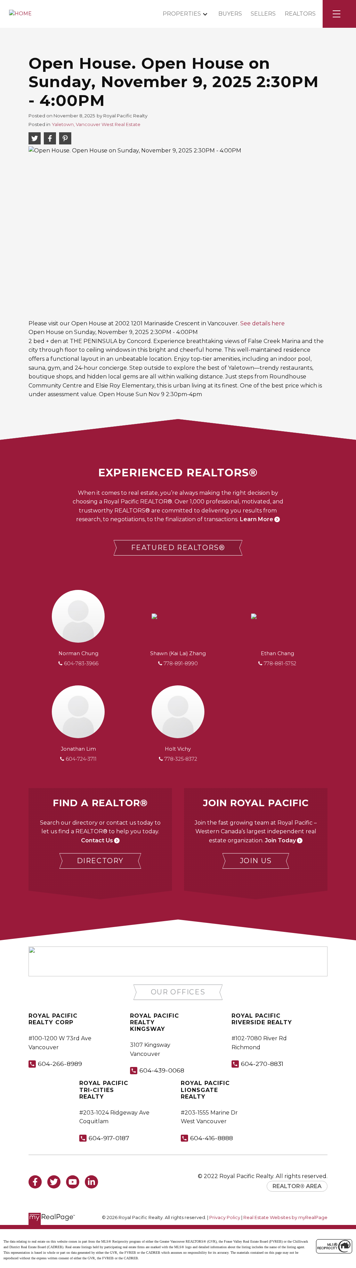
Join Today (280, 840)
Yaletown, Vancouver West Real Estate (96, 124)
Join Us (256, 861)
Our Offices (178, 992)
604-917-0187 (109, 1138)
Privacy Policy (224, 1217)
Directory (100, 861)
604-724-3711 (81, 759)
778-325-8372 (180, 759)
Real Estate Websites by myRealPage (285, 1217)
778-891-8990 (181, 663)
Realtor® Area (297, 1186)
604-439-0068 (161, 1070)
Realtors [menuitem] (300, 13)
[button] (178, 548)
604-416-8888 (211, 1138)
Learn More (256, 519)
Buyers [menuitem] (230, 13)
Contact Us (97, 840)
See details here (262, 323)
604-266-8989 (60, 1063)
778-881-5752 (280, 663)
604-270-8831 (262, 1063)
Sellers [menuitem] (263, 13)
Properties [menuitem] (182, 13)
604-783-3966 (81, 663)
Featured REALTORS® (178, 547)
